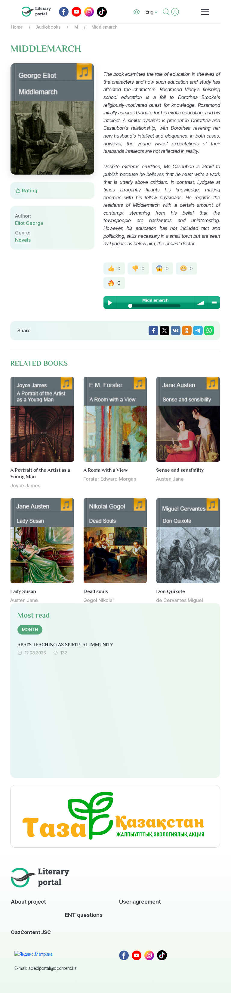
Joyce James (25, 486)
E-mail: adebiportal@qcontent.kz (45, 968)
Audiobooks (48, 26)
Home (17, 26)
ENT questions (84, 914)
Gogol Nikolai (98, 600)
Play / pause (109, 302)
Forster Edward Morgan (109, 479)
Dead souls (95, 591)
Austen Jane (170, 479)
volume (201, 302)
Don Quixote (170, 591)
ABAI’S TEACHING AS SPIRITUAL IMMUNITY (65, 644)
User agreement (140, 901)
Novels (23, 240)
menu (214, 302)
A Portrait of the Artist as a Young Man (40, 473)
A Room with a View (105, 470)
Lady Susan (23, 591)
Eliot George (29, 223)
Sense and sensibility (180, 470)
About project (28, 901)
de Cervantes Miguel (179, 600)
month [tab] (30, 629)
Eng (150, 12)
